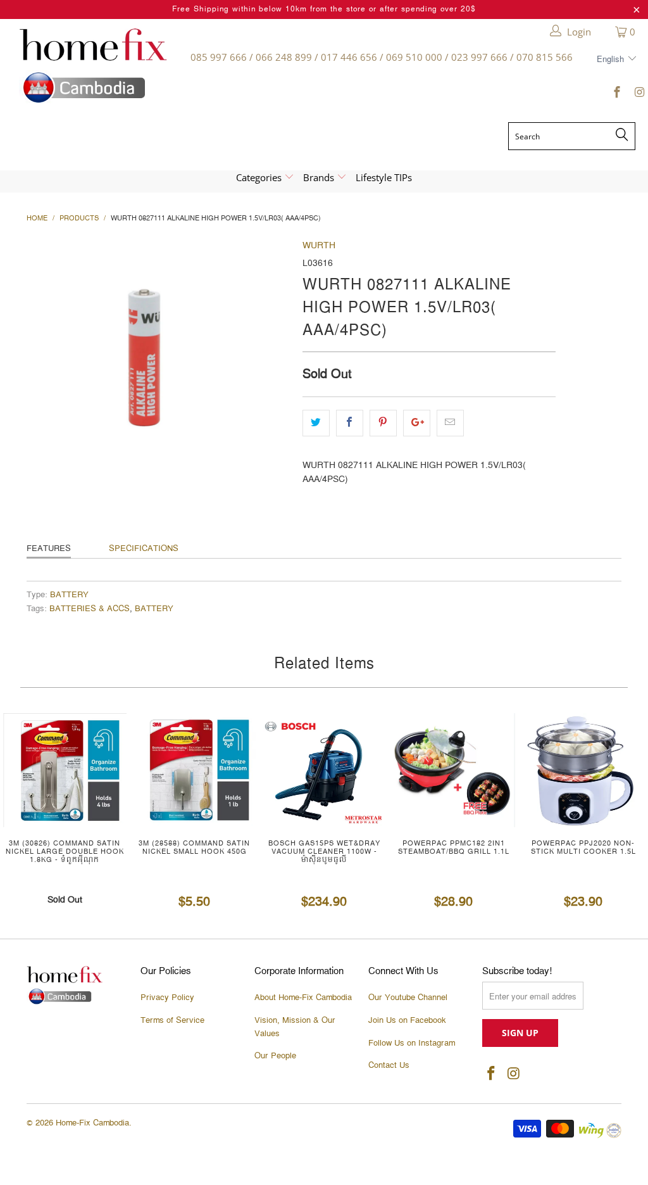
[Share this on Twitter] (316, 423)
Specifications (143, 548)
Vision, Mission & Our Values (294, 1027)
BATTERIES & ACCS (89, 609)
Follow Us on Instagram (411, 1043)
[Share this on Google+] (416, 423)
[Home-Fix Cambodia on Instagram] (638, 94)
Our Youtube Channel (407, 997)
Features (49, 548)
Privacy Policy (167, 997)
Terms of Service (172, 1020)
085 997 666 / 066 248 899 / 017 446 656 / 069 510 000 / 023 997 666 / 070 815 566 (381, 57)
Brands (320, 177)
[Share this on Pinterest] (383, 423)
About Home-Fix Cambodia (303, 997)
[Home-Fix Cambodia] (93, 65)
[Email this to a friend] (450, 423)
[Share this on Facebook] (349, 423)
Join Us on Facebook (407, 1020)
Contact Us (388, 1065)
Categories (260, 177)
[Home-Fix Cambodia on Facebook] (616, 94)
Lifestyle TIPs (384, 177)
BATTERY (69, 595)
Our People (275, 1055)
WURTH (318, 246)
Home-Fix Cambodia (92, 1123)
